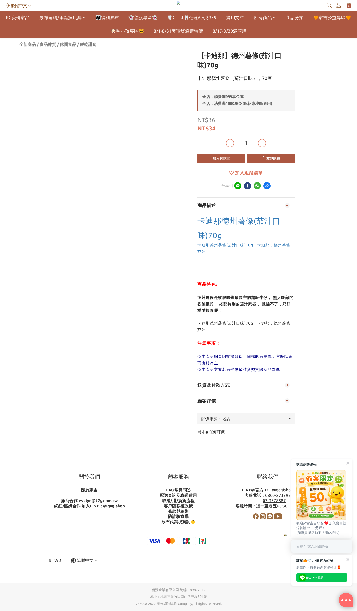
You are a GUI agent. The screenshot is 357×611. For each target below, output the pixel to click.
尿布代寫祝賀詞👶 (179, 521)
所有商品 (263, 17)
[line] (237, 185)
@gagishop (114, 506)
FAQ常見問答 (178, 490)
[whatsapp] (257, 185)
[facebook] (247, 185)
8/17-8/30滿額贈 (229, 30)
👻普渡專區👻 (142, 17)
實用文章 (235, 17)
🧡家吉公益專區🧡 (332, 17)
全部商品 (27, 44)
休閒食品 (68, 44)
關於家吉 (89, 490)
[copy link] (267, 185)
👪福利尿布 (107, 17)
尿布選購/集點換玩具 (60, 17)
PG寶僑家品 (18, 17)
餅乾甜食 (88, 44)
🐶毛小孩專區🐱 (127, 30)
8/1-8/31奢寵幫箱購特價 (178, 30)
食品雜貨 (48, 44)
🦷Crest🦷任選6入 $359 (191, 17)
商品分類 (295, 17)
